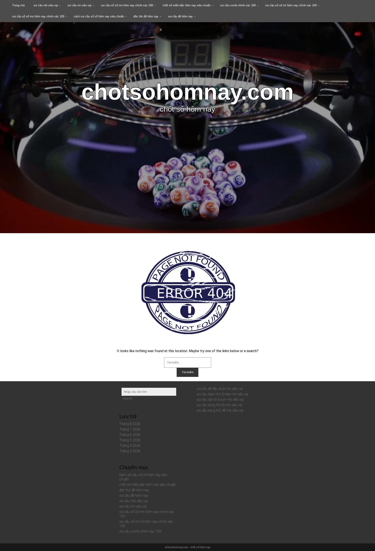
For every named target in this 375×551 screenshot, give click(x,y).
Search (127, 398)
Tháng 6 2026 (129, 435)
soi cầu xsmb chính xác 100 (238, 5)
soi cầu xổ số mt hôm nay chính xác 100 (291, 5)
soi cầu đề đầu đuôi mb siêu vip (220, 389)
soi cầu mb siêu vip (45, 5)
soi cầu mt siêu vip (79, 5)
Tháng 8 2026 (129, 424)
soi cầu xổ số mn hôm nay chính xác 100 (127, 5)
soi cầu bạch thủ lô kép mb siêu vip (222, 394)
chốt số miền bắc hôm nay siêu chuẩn (187, 5)
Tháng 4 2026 (129, 446)
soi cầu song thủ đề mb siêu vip (220, 410)
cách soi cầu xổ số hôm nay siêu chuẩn (99, 16)
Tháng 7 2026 (129, 429)
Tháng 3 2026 (129, 451)
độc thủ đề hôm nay (145, 16)
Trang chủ (18, 5)
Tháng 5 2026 (129, 440)
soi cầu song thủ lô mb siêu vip (219, 405)
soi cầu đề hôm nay (180, 16)
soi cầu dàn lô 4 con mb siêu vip (220, 400)
